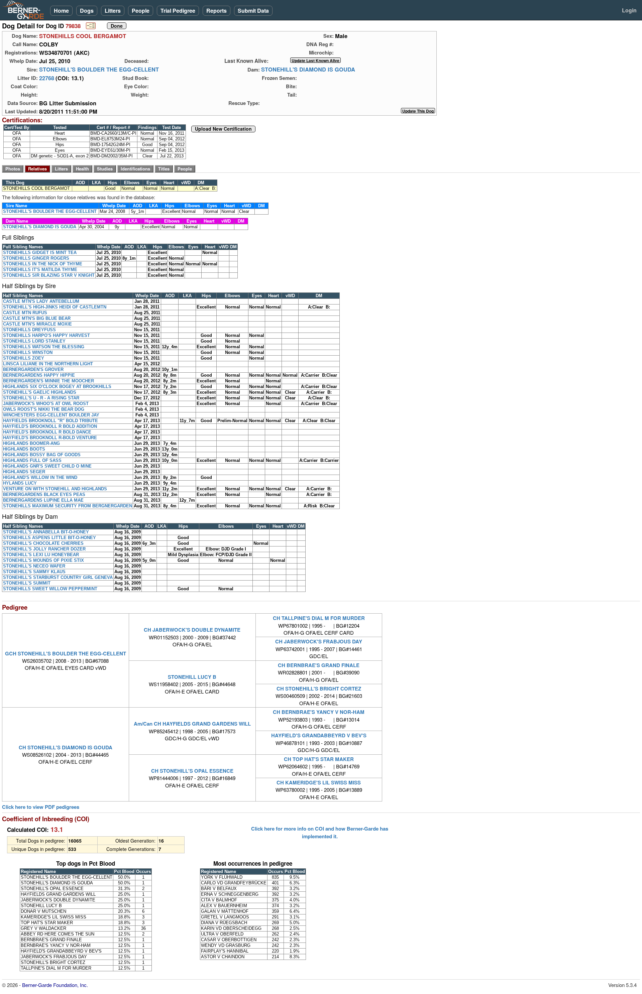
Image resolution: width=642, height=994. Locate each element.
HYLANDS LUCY (20, 483)
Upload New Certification (223, 129)
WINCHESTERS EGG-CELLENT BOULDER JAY (51, 414)
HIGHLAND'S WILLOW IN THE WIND (40, 477)
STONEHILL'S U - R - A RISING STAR (41, 397)
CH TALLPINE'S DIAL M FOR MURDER (319, 618)
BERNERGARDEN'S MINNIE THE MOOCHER (48, 380)
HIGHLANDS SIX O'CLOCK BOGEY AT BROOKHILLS (57, 386)
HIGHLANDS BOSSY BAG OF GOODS (42, 454)
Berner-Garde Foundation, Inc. (55, 984)
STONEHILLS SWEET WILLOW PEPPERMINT (50, 588)
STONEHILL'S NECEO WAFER (34, 566)
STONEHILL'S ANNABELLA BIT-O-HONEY (46, 531)
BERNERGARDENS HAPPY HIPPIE (39, 375)
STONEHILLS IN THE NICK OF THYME (42, 263)
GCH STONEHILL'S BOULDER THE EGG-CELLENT (65, 653)
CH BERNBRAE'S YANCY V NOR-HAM (318, 712)
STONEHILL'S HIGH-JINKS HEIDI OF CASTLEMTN (54, 306)
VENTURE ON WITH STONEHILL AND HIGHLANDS (55, 488)
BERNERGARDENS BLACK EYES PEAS (44, 494)
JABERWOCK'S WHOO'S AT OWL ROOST (46, 403)
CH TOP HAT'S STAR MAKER (319, 759)
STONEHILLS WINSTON (27, 352)
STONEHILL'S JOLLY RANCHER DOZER (44, 548)
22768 (46, 78)
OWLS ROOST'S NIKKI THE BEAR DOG (43, 409)
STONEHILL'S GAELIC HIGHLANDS (39, 392)
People (140, 10)
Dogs (87, 10)
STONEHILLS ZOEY (23, 358)
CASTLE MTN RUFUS (25, 312)
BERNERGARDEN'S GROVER (33, 369)
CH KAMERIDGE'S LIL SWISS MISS (319, 782)
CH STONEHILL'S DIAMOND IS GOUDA (65, 747)
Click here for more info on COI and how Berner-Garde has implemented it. (319, 832)
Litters (113, 10)
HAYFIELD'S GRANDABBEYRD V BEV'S (318, 735)
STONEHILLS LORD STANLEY (34, 341)
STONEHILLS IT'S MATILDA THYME (40, 269)
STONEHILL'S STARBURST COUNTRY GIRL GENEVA (58, 577)
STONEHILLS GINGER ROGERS (36, 258)
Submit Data (253, 10)
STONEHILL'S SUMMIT (26, 583)
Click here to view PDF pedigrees (40, 807)
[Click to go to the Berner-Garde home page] (25, 9)
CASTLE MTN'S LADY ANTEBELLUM (41, 301)
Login (629, 10)
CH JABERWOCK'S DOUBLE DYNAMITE (192, 629)
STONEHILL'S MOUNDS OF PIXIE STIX (43, 560)
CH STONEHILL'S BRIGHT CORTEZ (319, 688)
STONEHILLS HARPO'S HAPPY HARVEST (46, 335)
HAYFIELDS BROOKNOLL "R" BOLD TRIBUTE (50, 420)
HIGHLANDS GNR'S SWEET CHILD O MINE (47, 466)
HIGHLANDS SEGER (24, 471)
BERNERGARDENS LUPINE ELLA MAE (43, 500)
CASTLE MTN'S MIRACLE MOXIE (37, 324)
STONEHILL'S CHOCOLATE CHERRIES (43, 543)
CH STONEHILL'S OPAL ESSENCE (192, 770)
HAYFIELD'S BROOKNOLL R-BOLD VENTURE (50, 437)
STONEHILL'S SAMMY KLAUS (34, 571)
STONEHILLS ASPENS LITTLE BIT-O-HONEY (49, 537)
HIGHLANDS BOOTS (24, 449)
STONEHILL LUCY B (192, 676)
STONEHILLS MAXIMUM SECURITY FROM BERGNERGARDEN (67, 505)
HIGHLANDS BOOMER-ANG (31, 443)
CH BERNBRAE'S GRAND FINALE (318, 665)
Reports (216, 10)
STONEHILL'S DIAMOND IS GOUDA (308, 70)
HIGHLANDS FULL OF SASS (32, 460)
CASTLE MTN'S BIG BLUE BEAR (37, 318)
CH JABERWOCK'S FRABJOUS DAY (318, 641)
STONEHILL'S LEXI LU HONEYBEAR (41, 554)
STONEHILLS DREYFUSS (29, 329)
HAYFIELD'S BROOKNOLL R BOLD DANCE (47, 431)
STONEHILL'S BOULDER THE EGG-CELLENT (99, 70)
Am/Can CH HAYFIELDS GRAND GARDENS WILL (192, 723)
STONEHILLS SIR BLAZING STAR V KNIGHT (49, 275)
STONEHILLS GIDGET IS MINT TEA (40, 252)
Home (61, 10)
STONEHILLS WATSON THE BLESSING (43, 346)
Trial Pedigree (177, 10)
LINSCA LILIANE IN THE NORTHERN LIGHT (48, 363)
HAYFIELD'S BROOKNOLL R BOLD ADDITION (50, 426)
